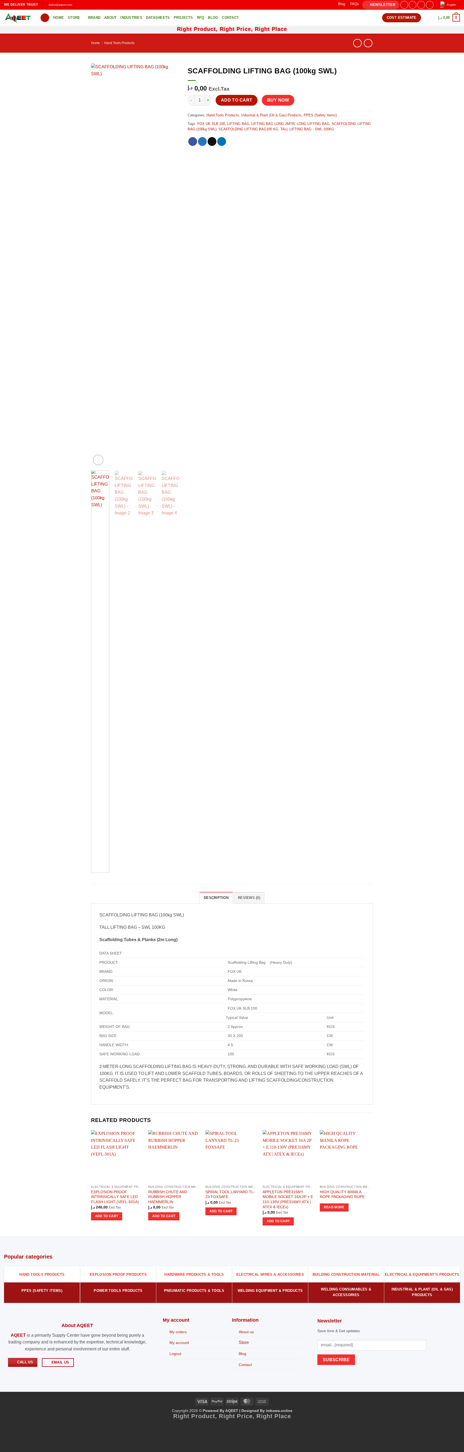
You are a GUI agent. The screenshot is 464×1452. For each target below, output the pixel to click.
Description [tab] (216, 898)
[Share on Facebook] (192, 141)
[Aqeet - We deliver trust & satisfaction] (18, 18)
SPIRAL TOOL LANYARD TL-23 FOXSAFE (230, 1194)
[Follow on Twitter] (421, 5)
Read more (334, 1207)
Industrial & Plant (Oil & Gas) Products (271, 115)
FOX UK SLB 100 (211, 124)
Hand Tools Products (119, 43)
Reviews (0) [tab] (249, 898)
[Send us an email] (430, 5)
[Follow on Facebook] (404, 5)
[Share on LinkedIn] (221, 141)
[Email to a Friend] (212, 141)
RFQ (200, 18)
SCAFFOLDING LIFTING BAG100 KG (248, 129)
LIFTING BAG (238, 124)
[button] (381, 5)
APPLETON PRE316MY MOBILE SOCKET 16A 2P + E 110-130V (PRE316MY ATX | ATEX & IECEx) (288, 1199)
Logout (175, 1353)
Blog (341, 4)
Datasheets (158, 18)
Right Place (271, 29)
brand (94, 18)
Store (74, 18)
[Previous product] (368, 43)
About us (246, 1332)
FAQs (354, 4)
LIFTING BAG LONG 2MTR (273, 124)
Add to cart (236, 100)
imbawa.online (279, 1410)
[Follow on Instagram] (412, 5)
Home (58, 18)
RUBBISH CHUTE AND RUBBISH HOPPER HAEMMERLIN (167, 1197)
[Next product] (357, 43)
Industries (131, 18)
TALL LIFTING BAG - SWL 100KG (307, 129)
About (110, 18)
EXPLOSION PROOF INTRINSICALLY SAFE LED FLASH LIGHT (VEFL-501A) (115, 1197)
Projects (183, 18)
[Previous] (99, 265)
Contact (230, 18)
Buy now (278, 100)
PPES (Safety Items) (320, 115)
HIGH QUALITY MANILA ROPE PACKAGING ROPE (342, 1194)
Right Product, (198, 29)
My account (179, 1342)
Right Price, (237, 29)
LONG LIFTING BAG (313, 124)
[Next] (171, 265)
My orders (178, 1332)
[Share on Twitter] (202, 141)
